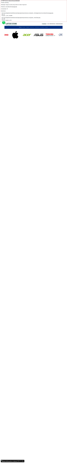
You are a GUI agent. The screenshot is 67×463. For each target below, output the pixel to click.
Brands (23, 27)
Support (27, 27)
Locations (42, 27)
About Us (32, 27)
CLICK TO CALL (20, 461)
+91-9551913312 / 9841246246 (52, 24)
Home (20, 27)
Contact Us (37, 27)
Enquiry (46, 27)
